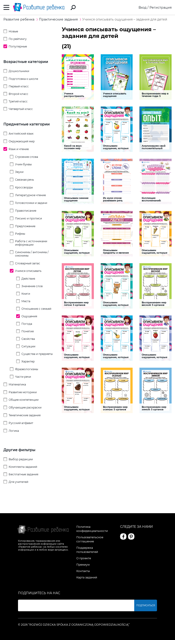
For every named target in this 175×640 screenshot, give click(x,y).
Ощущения (29, 316)
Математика (17, 384)
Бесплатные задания (23, 474)
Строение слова (26, 157)
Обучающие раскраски (25, 407)
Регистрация (160, 7)
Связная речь (24, 179)
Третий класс (18, 101)
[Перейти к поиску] (73, 7)
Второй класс (18, 94)
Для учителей (18, 482)
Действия (28, 278)
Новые (13, 31)
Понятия (27, 331)
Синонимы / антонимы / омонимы (32, 253)
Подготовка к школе (23, 79)
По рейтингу (18, 39)
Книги (25, 293)
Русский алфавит (21, 423)
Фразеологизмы (26, 369)
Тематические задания (25, 415)
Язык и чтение (19, 149)
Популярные (18, 46)
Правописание (25, 210)
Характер (28, 361)
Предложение (25, 226)
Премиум (83, 564)
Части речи (23, 376)
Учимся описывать (28, 271)
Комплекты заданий (23, 466)
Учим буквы (23, 164)
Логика (14, 430)
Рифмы (20, 233)
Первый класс (19, 86)
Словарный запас (27, 263)
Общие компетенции (24, 399)
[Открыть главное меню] (6, 7)
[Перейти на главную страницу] (39, 7)
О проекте (83, 558)
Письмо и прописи (28, 218)
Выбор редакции (21, 459)
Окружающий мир (22, 141)
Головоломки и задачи (31, 203)
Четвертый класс (21, 109)
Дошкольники (19, 71)
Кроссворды (24, 187)
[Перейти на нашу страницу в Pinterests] (131, 536)
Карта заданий (86, 577)
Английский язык (21, 133)
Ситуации (28, 346)
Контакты (83, 571)
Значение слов (32, 286)
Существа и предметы (37, 354)
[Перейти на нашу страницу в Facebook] (123, 536)
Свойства (28, 339)
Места (25, 301)
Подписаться (145, 605)
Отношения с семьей (36, 308)
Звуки (19, 172)
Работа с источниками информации (31, 242)
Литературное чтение (30, 195)
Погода (26, 323)
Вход (143, 7)
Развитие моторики (23, 392)
